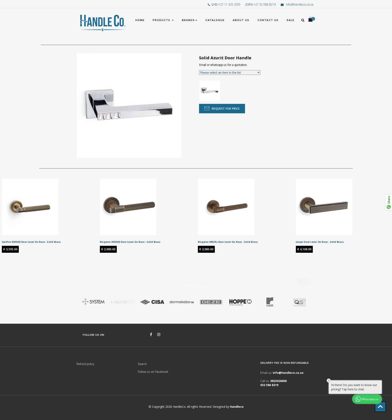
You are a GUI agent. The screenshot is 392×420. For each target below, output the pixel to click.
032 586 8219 (269, 385)
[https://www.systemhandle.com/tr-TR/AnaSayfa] (93, 302)
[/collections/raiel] (269, 302)
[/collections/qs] (299, 302)
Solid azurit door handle (225, 58)
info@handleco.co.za (299, 4)
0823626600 (278, 381)
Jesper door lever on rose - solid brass (320, 241)
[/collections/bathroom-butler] (122, 302)
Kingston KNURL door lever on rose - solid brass (228, 241)
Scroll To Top (380, 407)
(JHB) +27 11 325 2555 (226, 4)
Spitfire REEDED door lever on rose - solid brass (31, 241)
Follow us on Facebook (153, 372)
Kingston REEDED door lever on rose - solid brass (130, 241)
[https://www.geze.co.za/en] (240, 302)
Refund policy (85, 364)
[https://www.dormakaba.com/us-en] (181, 302)
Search (142, 364)
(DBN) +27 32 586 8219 (260, 4)
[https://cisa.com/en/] (152, 302)
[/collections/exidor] (211, 302)
